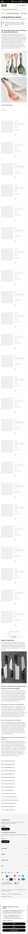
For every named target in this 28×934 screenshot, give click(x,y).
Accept (14, 923)
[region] (14, 919)
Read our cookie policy (7, 920)
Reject (14, 927)
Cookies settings (14, 930)
